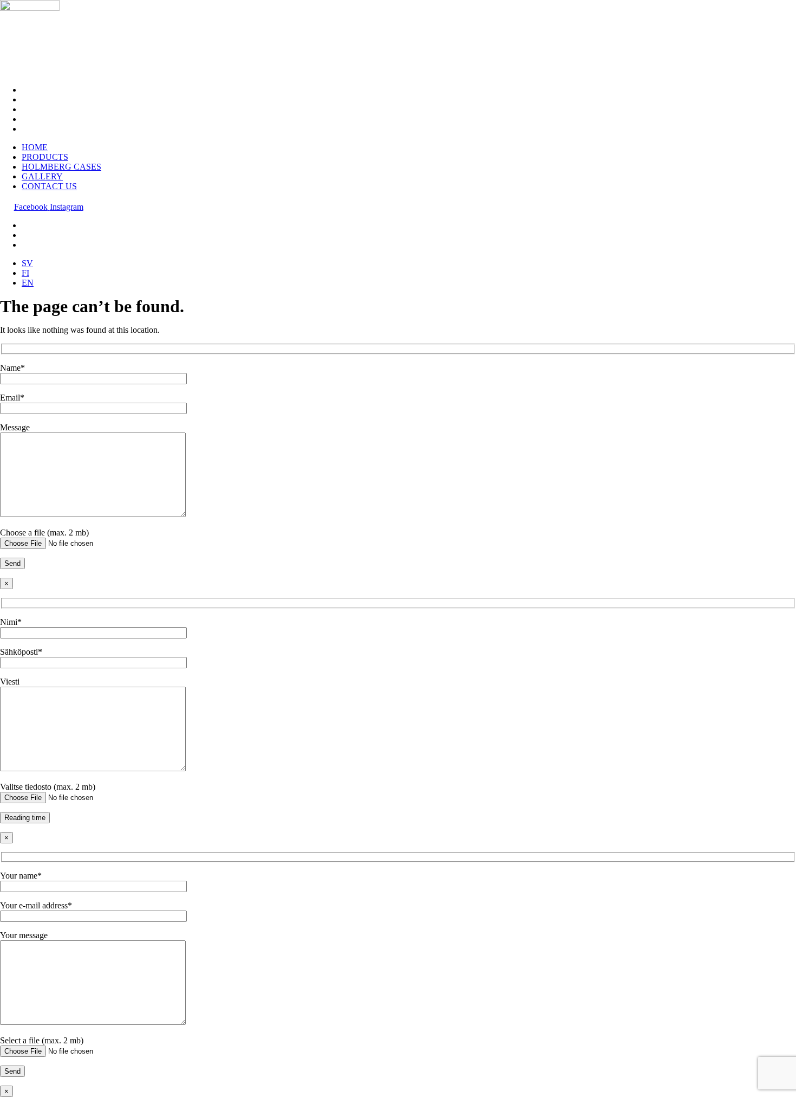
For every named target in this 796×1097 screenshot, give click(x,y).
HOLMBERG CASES (61, 109)
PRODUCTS (45, 99)
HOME (35, 89)
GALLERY (42, 119)
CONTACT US (49, 128)
